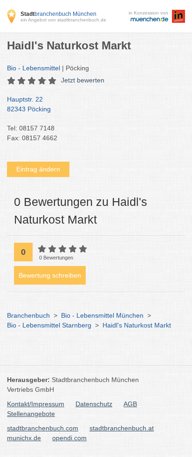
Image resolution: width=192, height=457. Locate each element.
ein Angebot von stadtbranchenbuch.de (63, 19)
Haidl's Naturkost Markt (137, 325)
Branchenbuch (28, 315)
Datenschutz (93, 404)
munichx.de (24, 438)
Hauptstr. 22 (29, 104)
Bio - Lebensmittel (33, 68)
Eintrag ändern (38, 169)
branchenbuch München (58, 14)
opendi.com (69, 438)
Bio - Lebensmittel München (102, 315)
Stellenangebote (31, 413)
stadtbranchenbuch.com (42, 428)
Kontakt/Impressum (35, 404)
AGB (130, 404)
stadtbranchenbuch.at (121, 428)
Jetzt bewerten (82, 80)
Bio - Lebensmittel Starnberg (49, 325)
